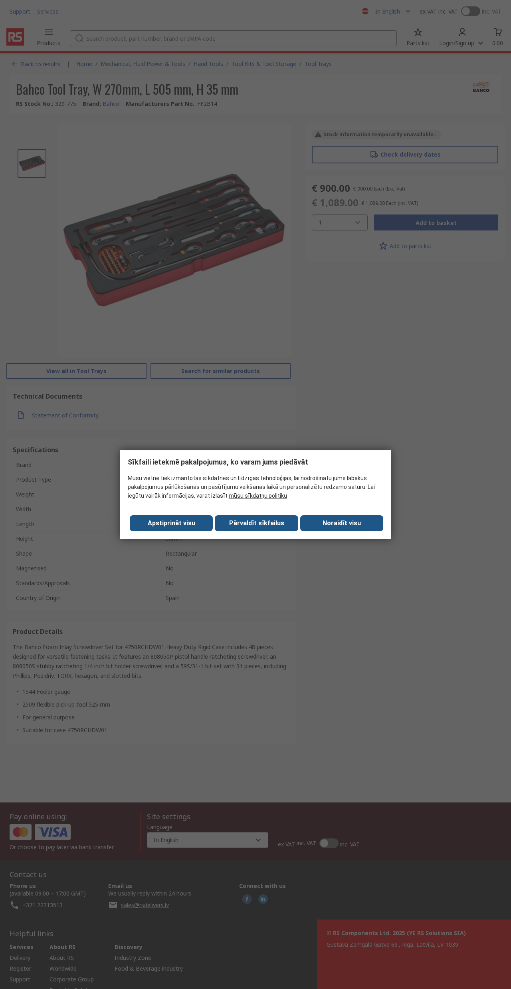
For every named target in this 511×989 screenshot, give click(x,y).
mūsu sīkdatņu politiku (258, 496)
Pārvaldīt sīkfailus (256, 523)
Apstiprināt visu (171, 523)
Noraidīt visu (342, 523)
